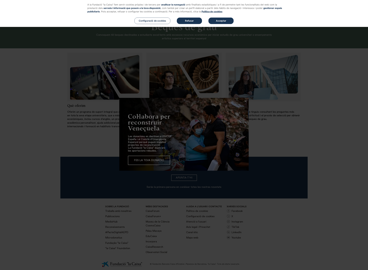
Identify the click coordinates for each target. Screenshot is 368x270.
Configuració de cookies (152, 20)
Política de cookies (212, 11)
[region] (184, 13)
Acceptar (221, 20)
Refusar (189, 20)
